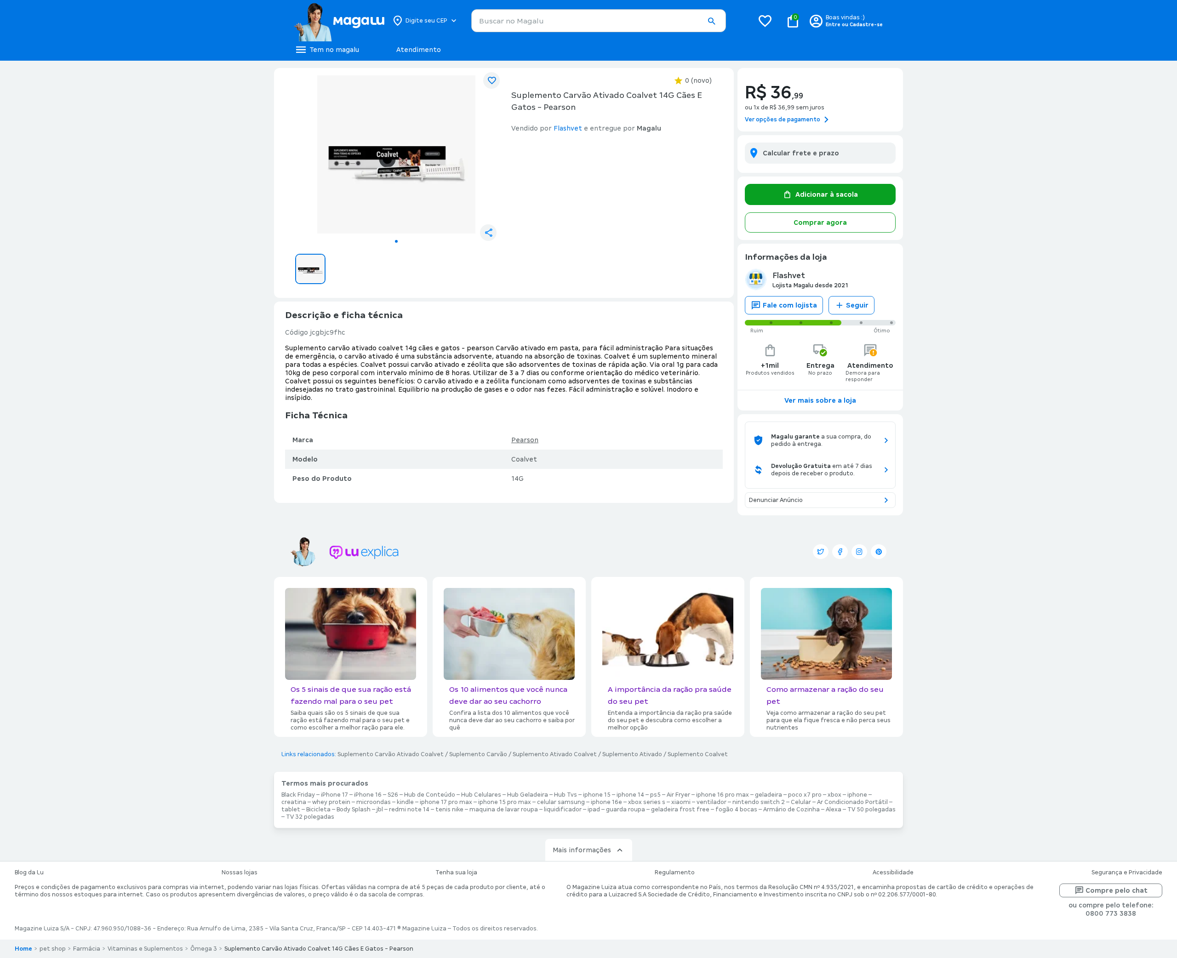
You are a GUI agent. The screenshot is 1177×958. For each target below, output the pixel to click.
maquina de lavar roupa (503, 809)
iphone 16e (606, 802)
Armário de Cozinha (791, 809)
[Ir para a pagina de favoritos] (765, 21)
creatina (293, 802)
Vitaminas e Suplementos (145, 949)
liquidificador (563, 809)
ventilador (711, 802)
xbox (834, 795)
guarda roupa (625, 809)
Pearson (524, 440)
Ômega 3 (203, 949)
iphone (857, 795)
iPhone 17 (334, 795)
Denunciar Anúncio (776, 500)
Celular (801, 802)
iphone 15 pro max (504, 802)
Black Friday (298, 795)
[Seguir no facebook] (840, 551)
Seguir (857, 305)
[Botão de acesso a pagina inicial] (339, 20)
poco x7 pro (805, 795)
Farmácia (86, 949)
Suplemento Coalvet (698, 754)
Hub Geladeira (527, 795)
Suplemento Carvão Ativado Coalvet (390, 754)
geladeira (768, 795)
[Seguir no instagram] (859, 551)
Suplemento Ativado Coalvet (555, 754)
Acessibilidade (893, 872)
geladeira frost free (680, 809)
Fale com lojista (790, 305)
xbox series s (646, 802)
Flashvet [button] (568, 128)
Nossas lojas (239, 872)
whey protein (331, 802)
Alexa (833, 809)
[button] (711, 21)
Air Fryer (678, 795)
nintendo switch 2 (758, 802)
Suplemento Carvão (478, 754)
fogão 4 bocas (736, 809)
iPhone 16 (368, 795)
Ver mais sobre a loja (820, 400)
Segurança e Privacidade (1126, 872)
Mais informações (582, 850)
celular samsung (561, 802)
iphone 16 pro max (722, 795)
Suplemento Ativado (632, 754)
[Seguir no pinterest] (878, 551)
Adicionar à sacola (826, 194)
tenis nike (449, 809)
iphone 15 (597, 795)
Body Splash (354, 809)
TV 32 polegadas (310, 817)
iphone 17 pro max (446, 802)
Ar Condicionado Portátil (852, 802)
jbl (380, 809)
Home (23, 949)
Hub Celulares (481, 795)
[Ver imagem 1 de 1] (396, 154)
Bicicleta (318, 809)
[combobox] (598, 20)
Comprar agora (820, 222)
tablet (290, 809)
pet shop (53, 949)
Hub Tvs (565, 795)
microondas (373, 802)
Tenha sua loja (456, 872)
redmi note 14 (409, 809)
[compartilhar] (488, 232)
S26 (393, 795)
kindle (405, 802)
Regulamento (675, 872)
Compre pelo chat (1117, 890)
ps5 (655, 795)
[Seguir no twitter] (820, 551)
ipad (594, 809)
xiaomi (681, 802)
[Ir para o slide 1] (396, 241)
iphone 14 (630, 795)
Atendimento (418, 49)
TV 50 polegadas (871, 809)
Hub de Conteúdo (429, 795)
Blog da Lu (29, 872)
